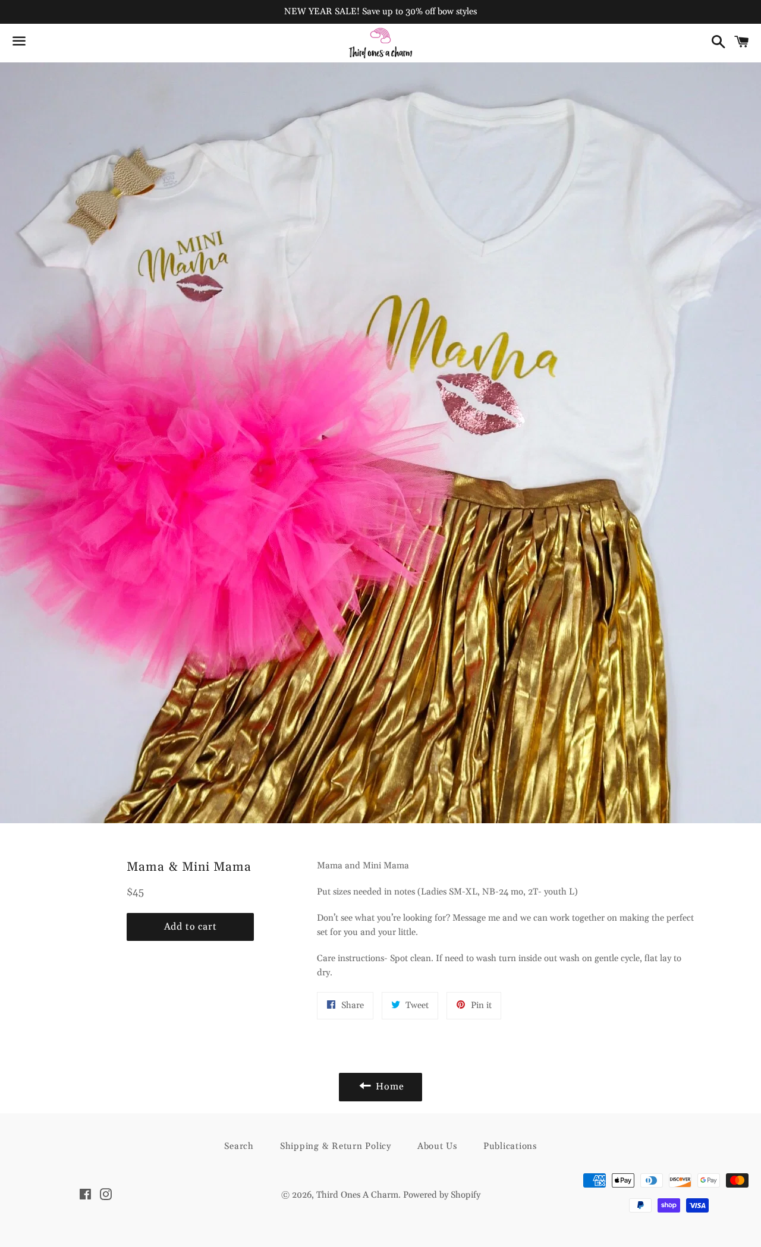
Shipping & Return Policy (335, 1146)
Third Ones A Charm (357, 1195)
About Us (437, 1146)
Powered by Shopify (441, 1195)
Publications (510, 1146)
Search (239, 1146)
